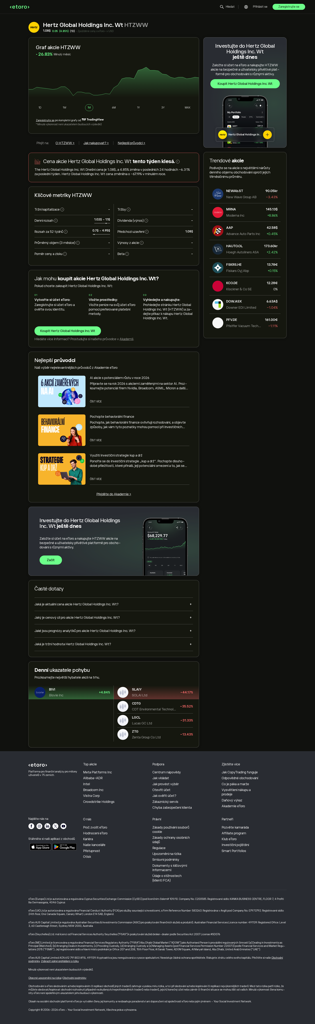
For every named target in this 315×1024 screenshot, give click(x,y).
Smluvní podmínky (165, 859)
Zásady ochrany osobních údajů (171, 840)
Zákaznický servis (165, 802)
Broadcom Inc (93, 790)
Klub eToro (229, 839)
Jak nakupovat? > (96, 143)
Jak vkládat (160, 778)
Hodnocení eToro (95, 833)
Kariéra (88, 839)
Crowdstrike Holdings (98, 802)
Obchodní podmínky (74, 977)
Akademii (126, 339)
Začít (51, 560)
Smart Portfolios (234, 851)
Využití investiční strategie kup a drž (116, 455)
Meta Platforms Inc (97, 772)
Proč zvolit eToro (95, 827)
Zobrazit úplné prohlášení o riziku (60, 961)
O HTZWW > (65, 143)
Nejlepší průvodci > (131, 143)
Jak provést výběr (165, 784)
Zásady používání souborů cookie (170, 830)
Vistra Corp (91, 796)
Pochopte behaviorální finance (112, 416)
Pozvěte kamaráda (235, 827)
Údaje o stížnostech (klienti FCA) (167, 878)
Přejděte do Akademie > (113, 494)
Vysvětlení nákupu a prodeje (236, 792)
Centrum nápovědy (166, 772)
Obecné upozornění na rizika (44, 977)
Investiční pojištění (235, 845)
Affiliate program (234, 833)
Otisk (87, 857)
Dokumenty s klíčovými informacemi (169, 868)
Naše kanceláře (94, 845)
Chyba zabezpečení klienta (172, 807)
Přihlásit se (260, 6)
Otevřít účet (161, 790)
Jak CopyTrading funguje (240, 772)
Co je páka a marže (235, 784)
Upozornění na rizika (166, 854)
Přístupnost (91, 851)
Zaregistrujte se (288, 6)
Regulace (159, 848)
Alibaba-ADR (93, 778)
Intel (86, 784)
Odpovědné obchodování (240, 778)
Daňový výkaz (232, 800)
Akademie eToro (233, 806)
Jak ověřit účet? (164, 796)
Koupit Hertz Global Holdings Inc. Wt (245, 84)
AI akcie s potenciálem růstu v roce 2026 (119, 378)
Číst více (96, 401)
